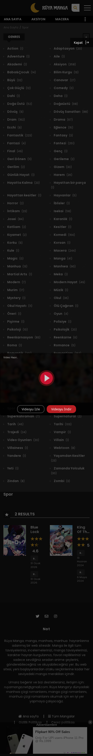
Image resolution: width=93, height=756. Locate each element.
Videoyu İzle (31, 409)
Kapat (78, 42)
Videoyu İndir (61, 409)
